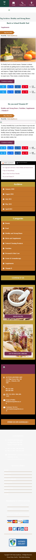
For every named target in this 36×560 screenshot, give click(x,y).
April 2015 (8, 209)
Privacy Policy (10, 557)
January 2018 (9, 189)
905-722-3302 (9, 389)
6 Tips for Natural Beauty (8, 170)
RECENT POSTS (22, 162)
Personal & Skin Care (12, 253)
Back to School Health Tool (18, 23)
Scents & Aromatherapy (13, 258)
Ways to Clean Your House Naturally (11, 173)
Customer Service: (14, 408)
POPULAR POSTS (9, 163)
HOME (6, 470)
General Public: (13, 401)
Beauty (7, 223)
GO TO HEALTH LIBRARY (18, 353)
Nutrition (22, 108)
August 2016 (9, 194)
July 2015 (8, 199)
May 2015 (8, 204)
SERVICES (7, 476)
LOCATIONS (8, 482)
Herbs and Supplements (13, 238)
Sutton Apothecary (12, 35)
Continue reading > (7, 81)
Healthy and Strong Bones (9, 108)
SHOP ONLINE (18, 316)
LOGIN (6, 494)
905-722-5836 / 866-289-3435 (13, 395)
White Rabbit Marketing (24, 557)
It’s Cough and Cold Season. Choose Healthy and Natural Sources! (18, 167)
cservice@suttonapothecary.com (14, 409)
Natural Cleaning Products (14, 243)
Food (7, 228)
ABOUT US (7, 473)
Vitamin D (5, 110)
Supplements (5, 27)
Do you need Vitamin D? (18, 104)
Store (6, 491)
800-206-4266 (9, 390)
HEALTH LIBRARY (10, 479)
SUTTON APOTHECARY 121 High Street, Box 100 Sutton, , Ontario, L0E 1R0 (14, 380)
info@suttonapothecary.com (13, 402)
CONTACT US (8, 488)
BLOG (6, 485)
